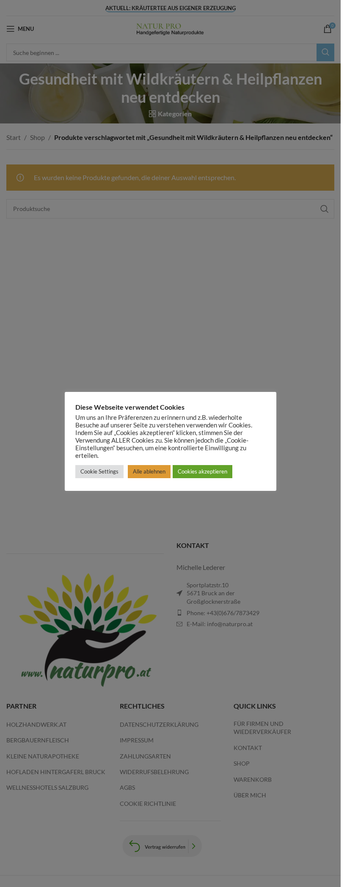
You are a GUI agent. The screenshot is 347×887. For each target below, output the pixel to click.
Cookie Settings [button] (99, 471)
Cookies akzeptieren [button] (202, 471)
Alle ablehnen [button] (149, 471)
